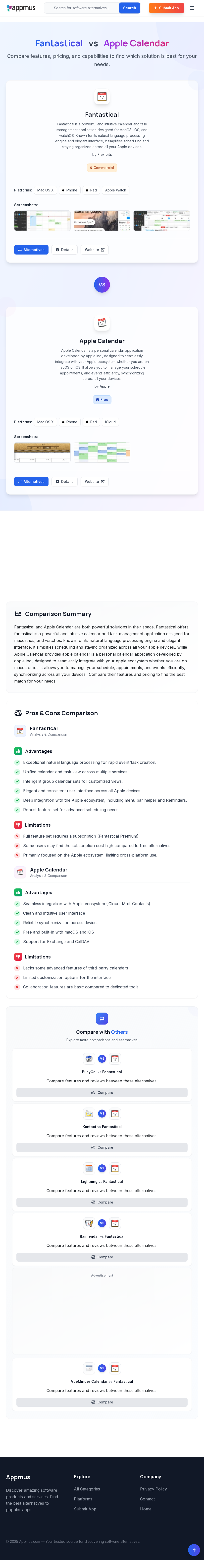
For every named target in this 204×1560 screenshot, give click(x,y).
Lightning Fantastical (102, 1181)
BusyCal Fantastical (102, 1072)
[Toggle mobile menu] (192, 7)
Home (146, 1508)
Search (129, 8)
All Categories (87, 1488)
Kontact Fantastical (102, 1127)
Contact (147, 1498)
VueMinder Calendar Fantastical (102, 1381)
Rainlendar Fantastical (102, 1236)
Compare (105, 1092)
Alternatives (34, 250)
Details (67, 250)
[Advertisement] (102, 548)
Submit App (169, 8)
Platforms (83, 1498)
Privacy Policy (153, 1488)
